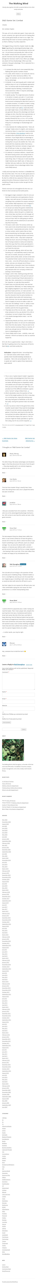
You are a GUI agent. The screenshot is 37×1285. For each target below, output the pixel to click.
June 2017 (4, 907)
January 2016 (5, 939)
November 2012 (6, 1015)
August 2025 (5, 824)
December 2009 (6, 1090)
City (3, 1152)
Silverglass (5, 1230)
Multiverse (5, 1205)
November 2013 (6, 990)
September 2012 (6, 1020)
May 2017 (4, 909)
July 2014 (4, 973)
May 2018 (4, 888)
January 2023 (5, 839)
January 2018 (5, 894)
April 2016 (4, 932)
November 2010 (6, 1067)
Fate (3, 1167)
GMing (4, 1177)
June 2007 (4, 1107)
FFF (3, 1169)
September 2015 (6, 945)
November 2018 (6, 877)
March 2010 (5, 1084)
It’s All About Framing (7, 781)
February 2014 (6, 984)
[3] (8, 346)
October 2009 (5, 1094)
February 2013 (6, 1009)
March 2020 (5, 858)
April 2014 (4, 979)
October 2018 (5, 879)
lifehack (4, 1192)
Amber (4, 1128)
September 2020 (6, 852)
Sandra (4, 805)
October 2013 (5, 992)
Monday (4, 1203)
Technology (5, 1239)
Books (3, 1141)
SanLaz (4, 1224)
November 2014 (6, 964)
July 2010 (4, 1075)
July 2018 (4, 883)
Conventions (5, 1154)
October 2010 (5, 1069)
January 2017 (5, 915)
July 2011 (4, 1049)
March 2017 (5, 911)
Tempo (4, 1241)
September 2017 (6, 900)
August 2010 (5, 1073)
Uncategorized (19, 425)
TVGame (4, 1247)
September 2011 (6, 1045)
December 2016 (6, 918)
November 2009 (6, 1092)
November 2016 (6, 920)
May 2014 (4, 977)
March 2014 (5, 981)
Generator (5, 1173)
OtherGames (5, 1209)
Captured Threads (7, 1150)
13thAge (4, 1118)
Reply (3, 472)
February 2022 (6, 843)
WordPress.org (6, 1271)
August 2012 (5, 1022)
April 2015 (4, 956)
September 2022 (6, 841)
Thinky (4, 1245)
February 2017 (6, 913)
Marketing (5, 1201)
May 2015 (4, 954)
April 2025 (4, 830)
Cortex (4, 1156)
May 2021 (4, 845)
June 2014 (4, 975)
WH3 (3, 1252)
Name (4, 692)
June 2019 (4, 864)
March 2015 (5, 958)
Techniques (5, 1237)
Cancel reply (29, 664)
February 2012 (6, 1035)
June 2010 (4, 1077)
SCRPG (4, 1226)
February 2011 (6, 1060)
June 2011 (4, 1052)
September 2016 (6, 924)
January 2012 (5, 1037)
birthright (4, 1135)
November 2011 (6, 1041)
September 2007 (6, 1105)
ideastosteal (5, 1188)
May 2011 (4, 1054)
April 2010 (4, 1081)
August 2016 (5, 926)
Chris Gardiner (20, 133)
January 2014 (5, 986)
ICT (3, 1186)
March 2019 (5, 869)
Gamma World (6, 1171)
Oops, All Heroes (6, 783)
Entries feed (5, 1267)
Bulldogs (4, 1143)
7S (2, 1124)
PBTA (3, 1211)
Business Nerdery (6, 1147)
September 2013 (6, 994)
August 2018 (5, 881)
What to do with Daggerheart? (10, 790)
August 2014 (5, 971)
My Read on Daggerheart (19, 807)
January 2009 (5, 1103)
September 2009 (6, 1096)
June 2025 (4, 828)
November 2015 (6, 941)
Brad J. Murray (14, 453)
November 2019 (6, 860)
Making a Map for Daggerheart (10, 786)
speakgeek (5, 1235)
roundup (4, 1222)
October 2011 (5, 1043)
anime (3, 1130)
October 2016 (5, 922)
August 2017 (5, 903)
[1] (22, 108)
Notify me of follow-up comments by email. (15, 714)
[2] (30, 205)
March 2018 (5, 890)
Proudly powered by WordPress (10, 1282)
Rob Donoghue (19, 664)
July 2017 (4, 905)
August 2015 (5, 947)
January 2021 (5, 847)
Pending (4, 1213)
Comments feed (6, 1269)
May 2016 (4, 930)
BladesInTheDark (6, 1137)
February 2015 (6, 960)
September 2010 (6, 1071)
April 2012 (4, 1030)
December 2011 (6, 1039)
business (4, 1145)
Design (4, 1160)
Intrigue (4, 1190)
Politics (4, 1218)
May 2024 (4, 834)
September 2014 (6, 969)
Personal (4, 1216)
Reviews (4, 1220)
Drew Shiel (13, 528)
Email (4, 699)
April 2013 (4, 1005)
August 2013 (5, 996)
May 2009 (4, 1101)
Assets (4, 1133)
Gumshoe (4, 1181)
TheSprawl (5, 1243)
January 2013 (5, 1011)
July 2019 (4, 862)
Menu (18, 13)
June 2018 (4, 886)
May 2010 (4, 1079)
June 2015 (4, 952)
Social (3, 1233)
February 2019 (6, 871)
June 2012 (4, 1026)
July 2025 (4, 826)
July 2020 (4, 854)
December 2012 (6, 1013)
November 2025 (6, 822)
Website (4, 705)
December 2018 (6, 875)
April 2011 (4, 1056)
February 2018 (6, 892)
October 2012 (5, 1018)
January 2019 (5, 873)
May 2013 (4, 1003)
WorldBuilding (6, 1254)
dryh (3, 1162)
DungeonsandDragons (8, 1164)
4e (2, 1120)
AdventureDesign (6, 1126)
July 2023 (4, 837)
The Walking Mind (18, 3)
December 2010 (6, 1064)
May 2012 (4, 1028)
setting (4, 1228)
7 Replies (4, 25)
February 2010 (6, 1086)
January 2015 (5, 962)
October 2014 (5, 966)
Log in (3, 1264)
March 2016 (5, 935)
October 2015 (5, 943)
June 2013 (4, 1001)
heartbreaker (5, 1184)
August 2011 (5, 1047)
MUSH (4, 1207)
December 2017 (6, 896)
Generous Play (6, 1175)
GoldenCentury (6, 1179)
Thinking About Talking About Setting (12, 788)
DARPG (4, 1158)
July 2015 (4, 949)
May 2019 (4, 866)
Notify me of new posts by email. (12, 719)
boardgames (5, 1139)
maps (3, 1198)
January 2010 (5, 1088)
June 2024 (4, 832)
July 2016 (4, 928)
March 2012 (5, 1032)
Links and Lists (6, 1194)
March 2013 (5, 1007)
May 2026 (4, 820)
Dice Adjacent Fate (13, 805)
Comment (5, 672)
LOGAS (4, 1196)
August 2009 (5, 1098)
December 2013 (6, 988)
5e (30, 425)
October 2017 (5, 898)
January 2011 (5, 1062)
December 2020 (6, 849)
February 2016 (6, 937)
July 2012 (4, 1024)
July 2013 (4, 998)
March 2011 (5, 1058)
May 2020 (4, 856)
